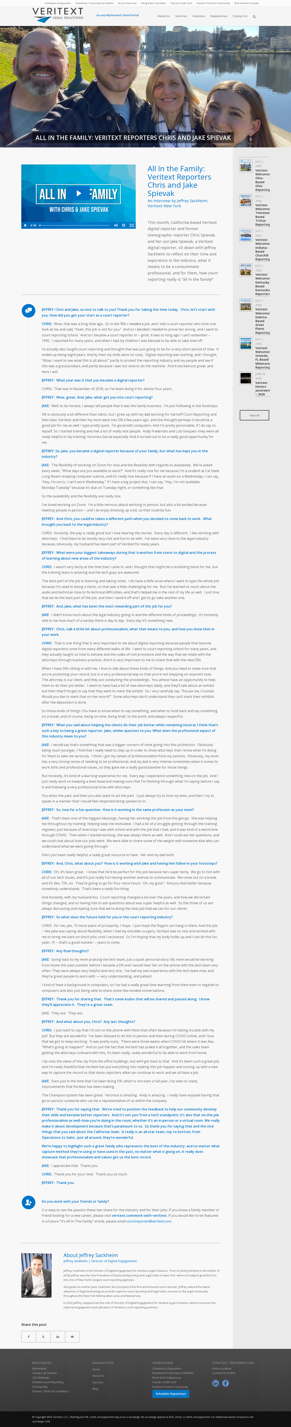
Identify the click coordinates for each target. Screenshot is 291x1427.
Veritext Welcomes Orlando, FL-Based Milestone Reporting (262, 357)
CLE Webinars (41, 1377)
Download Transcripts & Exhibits (95, 3)
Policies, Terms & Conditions (50, 1391)
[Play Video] (25, 225)
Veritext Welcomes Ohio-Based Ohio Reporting (262, 180)
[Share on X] (43, 1336)
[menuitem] (58, 3)
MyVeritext (39, 1368)
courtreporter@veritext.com (149, 1221)
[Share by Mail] (72, 1336)
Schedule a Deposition (58, 3)
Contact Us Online (223, 1373)
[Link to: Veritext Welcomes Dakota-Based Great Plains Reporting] (246, 305)
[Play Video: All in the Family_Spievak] (78, 193)
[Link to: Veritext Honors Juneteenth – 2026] (246, 378)
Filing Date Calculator (153, 3)
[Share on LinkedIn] (58, 1336)
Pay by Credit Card (181, 3)
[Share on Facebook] (29, 1336)
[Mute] (115, 225)
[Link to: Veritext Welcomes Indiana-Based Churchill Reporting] (246, 235)
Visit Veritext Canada (246, 3)
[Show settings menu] (124, 225)
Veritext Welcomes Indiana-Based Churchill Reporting (262, 249)
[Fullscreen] (132, 225)
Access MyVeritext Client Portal (118, 15)
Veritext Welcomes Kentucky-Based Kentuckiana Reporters (264, 284)
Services (98, 1382)
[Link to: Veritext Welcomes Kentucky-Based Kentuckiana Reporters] (246, 270)
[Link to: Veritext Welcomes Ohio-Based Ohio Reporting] (246, 166)
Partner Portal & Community (213, 3)
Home (96, 1369)
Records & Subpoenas (166, 1377)
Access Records (127, 3)
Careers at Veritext (44, 1373)
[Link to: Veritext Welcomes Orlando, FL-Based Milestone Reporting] (246, 343)
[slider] (74, 225)
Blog (95, 1389)
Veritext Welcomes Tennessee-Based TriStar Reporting (263, 214)
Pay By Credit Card (164, 1382)
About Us (98, 1376)
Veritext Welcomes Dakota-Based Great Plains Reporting (262, 320)
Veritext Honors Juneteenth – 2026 (263, 388)
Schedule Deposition (171, 1394)
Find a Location (221, 1368)
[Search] (254, 16)
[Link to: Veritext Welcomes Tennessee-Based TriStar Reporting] (246, 200)
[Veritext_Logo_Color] (57, 17)
